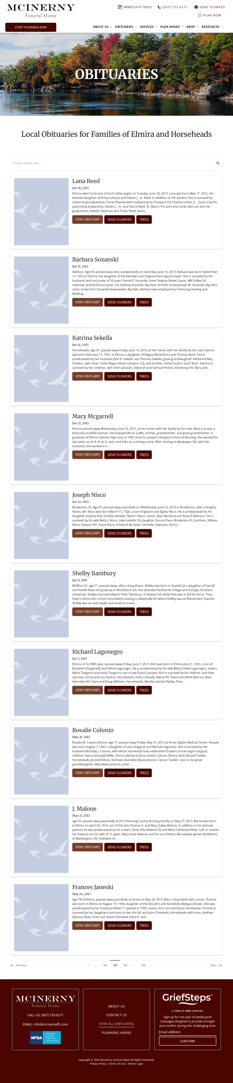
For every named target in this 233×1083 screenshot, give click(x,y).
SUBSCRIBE (187, 1041)
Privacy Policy (98, 1063)
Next (213, 965)
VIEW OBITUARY (87, 219)
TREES (144, 219)
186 (125, 965)
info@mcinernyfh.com (51, 1024)
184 (105, 965)
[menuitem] (103, 27)
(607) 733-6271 (53, 1015)
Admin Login (135, 1063)
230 (143, 965)
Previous (21, 965)
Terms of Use (117, 1063)
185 (115, 965)
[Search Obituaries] (216, 163)
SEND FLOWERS (120, 219)
